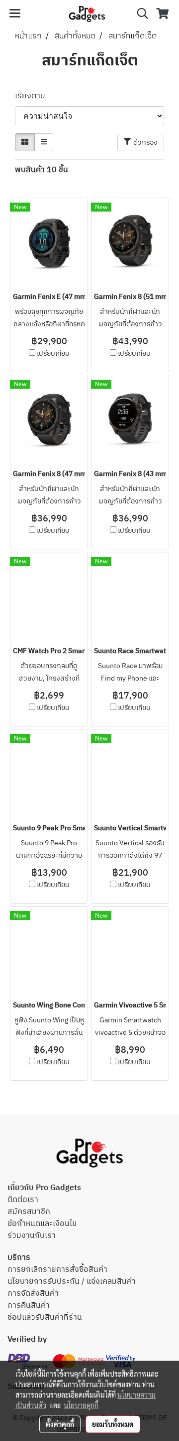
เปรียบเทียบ (53, 354)
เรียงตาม (33, 96)
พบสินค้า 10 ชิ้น (41, 170)
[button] (139, 13)
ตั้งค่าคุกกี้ (60, 1424)
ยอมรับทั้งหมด (113, 1424)
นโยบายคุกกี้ (81, 1405)
